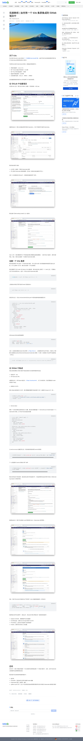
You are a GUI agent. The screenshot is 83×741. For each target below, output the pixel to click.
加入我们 (27, 729)
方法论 (25, 693)
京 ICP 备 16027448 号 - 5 (49, 739)
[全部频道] (68, 6)
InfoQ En (78, 726)
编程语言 (64, 51)
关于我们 (27, 725)
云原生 (72, 29)
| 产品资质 (70, 739)
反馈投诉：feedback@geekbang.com (39, 729)
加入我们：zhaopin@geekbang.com (39, 730)
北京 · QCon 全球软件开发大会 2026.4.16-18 (60, 726)
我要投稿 (27, 726)
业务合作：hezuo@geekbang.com (39, 727)
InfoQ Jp (78, 727)
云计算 (68, 51)
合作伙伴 (27, 728)
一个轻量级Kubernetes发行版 (31, 58)
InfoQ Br (78, 730)
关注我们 (27, 731)
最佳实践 (20, 693)
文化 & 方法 (14, 693)
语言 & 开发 (65, 20)
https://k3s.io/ (32, 351)
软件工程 (77, 20)
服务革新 (64, 29)
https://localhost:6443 (32, 380)
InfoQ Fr (78, 729)
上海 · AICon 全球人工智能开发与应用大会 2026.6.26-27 (62, 727)
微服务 (30, 693)
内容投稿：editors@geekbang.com (39, 726)
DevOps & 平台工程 (71, 20)
